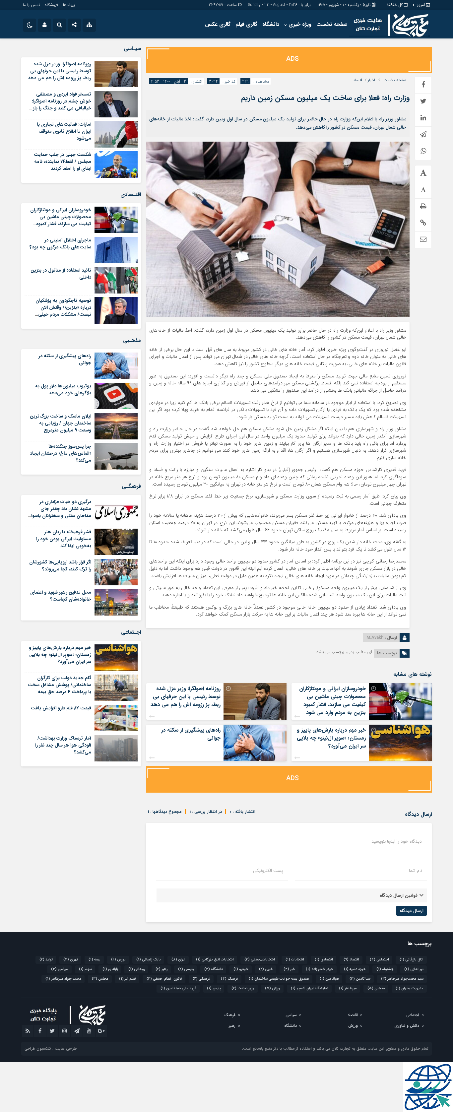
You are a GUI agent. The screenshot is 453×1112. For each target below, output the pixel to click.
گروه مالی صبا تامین (178, 988)
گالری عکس (217, 24)
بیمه (94, 959)
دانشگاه (270, 24)
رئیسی (186, 969)
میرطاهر (348, 988)
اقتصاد (358, 80)
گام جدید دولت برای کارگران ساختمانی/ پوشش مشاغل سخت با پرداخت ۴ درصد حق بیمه (59, 684)
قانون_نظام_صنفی (164, 979)
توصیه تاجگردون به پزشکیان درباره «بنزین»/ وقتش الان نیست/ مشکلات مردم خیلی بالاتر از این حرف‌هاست (63, 311)
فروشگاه (51, 5)
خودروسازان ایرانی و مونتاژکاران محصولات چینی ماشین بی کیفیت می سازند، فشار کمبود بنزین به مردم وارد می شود (332, 701)
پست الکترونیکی (268, 870)
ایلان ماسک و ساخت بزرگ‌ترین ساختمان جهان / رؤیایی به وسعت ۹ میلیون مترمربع (60, 423)
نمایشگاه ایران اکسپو (309, 988)
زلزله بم (110, 969)
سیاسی (59, 969)
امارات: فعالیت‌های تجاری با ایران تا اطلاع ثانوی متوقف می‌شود (64, 131)
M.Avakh (374, 637)
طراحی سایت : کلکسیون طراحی (51, 1048)
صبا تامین (360, 979)
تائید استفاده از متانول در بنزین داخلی (61, 274)
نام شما (415, 870)
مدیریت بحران (409, 988)
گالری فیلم (246, 24)
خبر (289, 969)
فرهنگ (229, 979)
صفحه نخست (332, 24)
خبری (266, 969)
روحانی (136, 969)
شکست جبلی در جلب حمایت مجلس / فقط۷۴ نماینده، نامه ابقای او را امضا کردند (62, 161)
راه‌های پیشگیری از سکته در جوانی (191, 734)
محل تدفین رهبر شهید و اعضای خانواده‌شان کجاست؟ (60, 596)
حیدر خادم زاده (319, 969)
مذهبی (376, 988)
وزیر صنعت (242, 988)
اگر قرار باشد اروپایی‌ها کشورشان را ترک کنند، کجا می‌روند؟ (60, 565)
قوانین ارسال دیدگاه (399, 895)
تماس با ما (31, 5)
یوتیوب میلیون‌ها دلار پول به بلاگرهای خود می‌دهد (63, 389)
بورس (118, 959)
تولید (46, 959)
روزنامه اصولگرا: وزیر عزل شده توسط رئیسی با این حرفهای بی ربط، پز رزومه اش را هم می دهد (186, 697)
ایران (178, 959)
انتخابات (295, 959)
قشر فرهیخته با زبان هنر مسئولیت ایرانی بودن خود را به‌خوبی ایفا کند (63, 539)
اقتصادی (324, 959)
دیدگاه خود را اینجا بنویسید (396, 841)
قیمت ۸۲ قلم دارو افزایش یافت (61, 708)
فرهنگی (201, 979)
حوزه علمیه (355, 969)
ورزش (272, 988)
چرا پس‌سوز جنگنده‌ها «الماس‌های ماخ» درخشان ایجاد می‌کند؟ (60, 453)
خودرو (240, 969)
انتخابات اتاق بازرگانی (215, 959)
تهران (70, 959)
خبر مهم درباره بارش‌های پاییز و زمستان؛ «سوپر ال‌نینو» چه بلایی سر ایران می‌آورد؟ (331, 738)
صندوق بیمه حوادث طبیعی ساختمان (279, 979)
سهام (85, 969)
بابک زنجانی (148, 959)
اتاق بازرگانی (411, 959)
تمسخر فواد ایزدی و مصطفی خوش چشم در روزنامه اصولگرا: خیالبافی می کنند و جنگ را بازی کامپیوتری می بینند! (60, 105)
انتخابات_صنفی (259, 959)
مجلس (100, 979)
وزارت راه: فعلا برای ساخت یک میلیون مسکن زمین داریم (325, 97)
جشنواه (385, 969)
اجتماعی (379, 959)
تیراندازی (413, 969)
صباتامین (329, 979)
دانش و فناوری (406, 1025)
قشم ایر (127, 979)
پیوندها (69, 5)
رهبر (161, 969)
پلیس (214, 988)
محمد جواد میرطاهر (63, 979)
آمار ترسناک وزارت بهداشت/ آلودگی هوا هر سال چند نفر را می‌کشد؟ (63, 745)
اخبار (371, 80)
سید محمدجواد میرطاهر (402, 979)
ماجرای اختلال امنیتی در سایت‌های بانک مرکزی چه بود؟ (60, 243)
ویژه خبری (300, 24)
